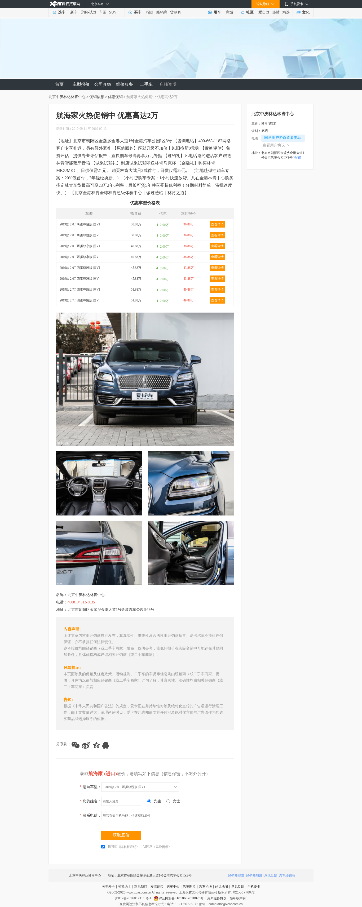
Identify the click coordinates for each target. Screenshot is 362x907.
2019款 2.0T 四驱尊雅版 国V (79, 279)
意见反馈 (270, 875)
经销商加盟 (254, 875)
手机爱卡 (254, 886)
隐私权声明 (238, 898)
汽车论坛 (205, 886)
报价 (150, 12)
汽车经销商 (287, 875)
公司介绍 (102, 84)
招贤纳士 (124, 886)
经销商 (161, 12)
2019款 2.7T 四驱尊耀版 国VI (80, 289)
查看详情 (217, 224)
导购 (84, 12)
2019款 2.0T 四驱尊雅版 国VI (80, 268)
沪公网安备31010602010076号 (182, 898)
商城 (229, 12)
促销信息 (96, 97)
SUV (113, 12)
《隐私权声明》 (128, 847)
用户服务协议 (217, 898)
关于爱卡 (108, 886)
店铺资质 (168, 84)
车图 (103, 12)
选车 (61, 12)
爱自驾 (264, 12)
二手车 (146, 84)
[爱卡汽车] (65, 4)
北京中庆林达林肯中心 (67, 97)
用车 (217, 12)
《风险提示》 (161, 847)
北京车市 (97, 4)
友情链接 (157, 886)
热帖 (276, 12)
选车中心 (173, 886)
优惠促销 (115, 97)
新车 (74, 12)
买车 (138, 12)
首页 (59, 84)
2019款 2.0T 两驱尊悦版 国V (79, 235)
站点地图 (221, 886)
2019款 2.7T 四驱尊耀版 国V (79, 300)
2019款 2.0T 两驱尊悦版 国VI (80, 224)
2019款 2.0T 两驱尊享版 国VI (80, 246)
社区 (250, 12)
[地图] (297, 157)
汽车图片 (189, 886)
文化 (306, 12)
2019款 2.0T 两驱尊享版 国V (79, 257)
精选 (286, 12)
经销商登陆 (236, 875)
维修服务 (124, 84)
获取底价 (121, 835)
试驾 (92, 12)
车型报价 (81, 84)
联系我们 (140, 886)
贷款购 (175, 12)
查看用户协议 (276, 145)
